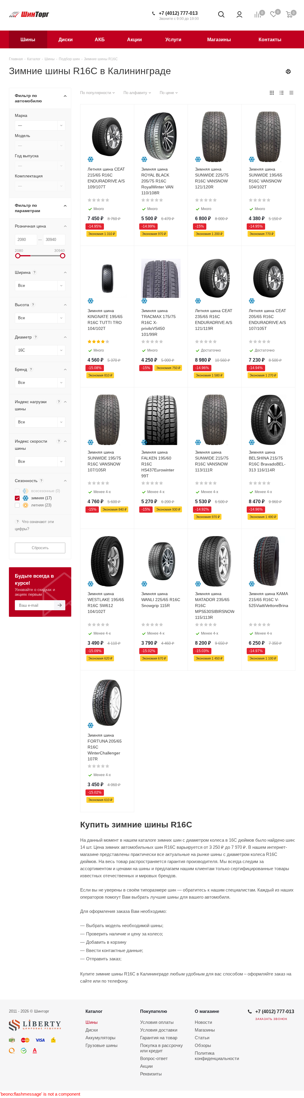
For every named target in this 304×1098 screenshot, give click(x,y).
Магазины (205, 1029)
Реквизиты (151, 1073)
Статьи (202, 1037)
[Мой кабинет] (239, 14)
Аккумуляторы (100, 1037)
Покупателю (153, 1011)
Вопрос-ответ (154, 1058)
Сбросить (40, 548)
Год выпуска (27, 155)
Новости (203, 1022)
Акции (146, 1066)
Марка (21, 115)
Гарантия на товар (158, 1037)
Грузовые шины (102, 1045)
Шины (92, 1022)
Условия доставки (158, 1029)
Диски (92, 1029)
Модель (22, 135)
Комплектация (29, 176)
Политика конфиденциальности (217, 1056)
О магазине (207, 1011)
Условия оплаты (157, 1022)
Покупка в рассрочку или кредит (161, 1048)
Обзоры (203, 1045)
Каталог (94, 1011)
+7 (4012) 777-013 (178, 13)
